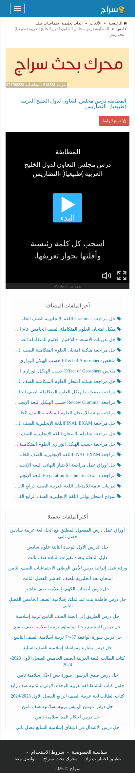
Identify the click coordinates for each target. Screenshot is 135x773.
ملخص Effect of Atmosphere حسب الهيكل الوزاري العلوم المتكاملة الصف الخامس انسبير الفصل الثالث (65, 360)
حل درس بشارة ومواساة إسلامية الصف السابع (67, 647)
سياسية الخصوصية (89, 752)
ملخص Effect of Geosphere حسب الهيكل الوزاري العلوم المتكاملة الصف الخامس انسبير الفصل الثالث (65, 371)
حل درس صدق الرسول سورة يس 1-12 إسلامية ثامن (67, 675)
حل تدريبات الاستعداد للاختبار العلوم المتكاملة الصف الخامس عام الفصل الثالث (65, 339)
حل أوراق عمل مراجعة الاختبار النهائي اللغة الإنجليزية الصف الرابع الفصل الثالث (65, 465)
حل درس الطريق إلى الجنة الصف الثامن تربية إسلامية (67, 616)
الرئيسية (115, 23)
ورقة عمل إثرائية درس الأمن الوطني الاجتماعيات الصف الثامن (67, 568)
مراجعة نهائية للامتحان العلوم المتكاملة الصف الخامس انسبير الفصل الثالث (65, 412)
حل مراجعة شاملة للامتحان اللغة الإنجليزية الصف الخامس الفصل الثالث (65, 433)
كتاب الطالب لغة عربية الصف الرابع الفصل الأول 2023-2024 (67, 696)
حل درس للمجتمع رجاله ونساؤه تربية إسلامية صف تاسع (67, 626)
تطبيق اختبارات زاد (103, 758)
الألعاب (95, 23)
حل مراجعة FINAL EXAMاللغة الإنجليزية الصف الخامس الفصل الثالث (65, 423)
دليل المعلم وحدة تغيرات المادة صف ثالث (67, 557)
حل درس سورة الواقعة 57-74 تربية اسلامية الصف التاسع (67, 637)
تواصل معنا (25, 758)
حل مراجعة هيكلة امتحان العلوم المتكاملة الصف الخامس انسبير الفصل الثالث (65, 350)
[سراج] (112, 8)
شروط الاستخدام (47, 752)
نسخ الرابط (112, 121)
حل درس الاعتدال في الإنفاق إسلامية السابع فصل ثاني (68, 727)
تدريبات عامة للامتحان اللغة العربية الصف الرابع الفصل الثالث (65, 486)
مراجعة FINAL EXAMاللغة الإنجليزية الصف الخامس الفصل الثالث (65, 454)
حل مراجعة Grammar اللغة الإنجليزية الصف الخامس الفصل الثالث (65, 318)
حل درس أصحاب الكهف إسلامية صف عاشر (67, 588)
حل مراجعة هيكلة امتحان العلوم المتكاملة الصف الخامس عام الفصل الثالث (65, 381)
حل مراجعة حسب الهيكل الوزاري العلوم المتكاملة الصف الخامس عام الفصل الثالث (65, 444)
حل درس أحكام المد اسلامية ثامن (67, 717)
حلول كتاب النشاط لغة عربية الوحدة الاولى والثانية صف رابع (67, 685)
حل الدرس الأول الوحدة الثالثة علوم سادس (67, 547)
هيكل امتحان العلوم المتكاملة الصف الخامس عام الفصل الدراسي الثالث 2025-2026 (65, 329)
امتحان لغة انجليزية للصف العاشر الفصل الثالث (68, 578)
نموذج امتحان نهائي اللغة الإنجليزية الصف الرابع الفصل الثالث (65, 496)
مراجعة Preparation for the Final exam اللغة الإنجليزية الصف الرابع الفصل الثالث (65, 475)
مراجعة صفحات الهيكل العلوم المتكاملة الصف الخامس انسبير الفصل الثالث (65, 391)
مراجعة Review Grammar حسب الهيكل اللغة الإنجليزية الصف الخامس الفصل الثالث (65, 402)
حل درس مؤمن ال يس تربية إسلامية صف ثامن (67, 706)
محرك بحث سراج (60, 758)
